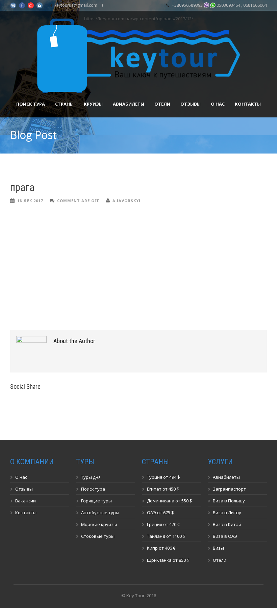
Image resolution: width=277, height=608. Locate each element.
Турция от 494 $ (163, 477)
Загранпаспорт (229, 489)
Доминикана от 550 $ (169, 501)
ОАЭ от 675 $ (160, 512)
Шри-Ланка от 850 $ (168, 560)
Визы (218, 548)
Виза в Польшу (229, 501)
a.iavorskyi (126, 200)
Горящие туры (96, 501)
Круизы (93, 104)
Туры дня (91, 477)
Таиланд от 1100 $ (166, 536)
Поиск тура (30, 104)
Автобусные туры (100, 512)
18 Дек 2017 (30, 200)
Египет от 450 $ (163, 489)
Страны (64, 104)
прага (22, 187)
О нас (218, 104)
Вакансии (25, 501)
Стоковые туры (98, 536)
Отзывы (190, 104)
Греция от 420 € (163, 524)
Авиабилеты (128, 104)
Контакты (248, 104)
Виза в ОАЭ (225, 536)
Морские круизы (99, 524)
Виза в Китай (227, 524)
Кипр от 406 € (161, 548)
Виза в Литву (227, 512)
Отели (162, 104)
